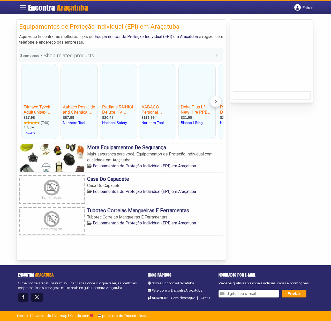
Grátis (205, 298)
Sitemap (60, 316)
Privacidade (41, 316)
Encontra (58, 7)
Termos (22, 316)
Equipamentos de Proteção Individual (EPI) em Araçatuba (146, 36)
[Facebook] (23, 297)
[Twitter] (37, 297)
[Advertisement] (271, 57)
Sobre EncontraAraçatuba (173, 283)
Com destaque (183, 298)
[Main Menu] (23, 8)
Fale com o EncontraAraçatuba (177, 290)
